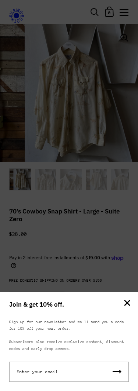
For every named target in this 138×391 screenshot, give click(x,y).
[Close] (127, 303)
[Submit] (117, 372)
